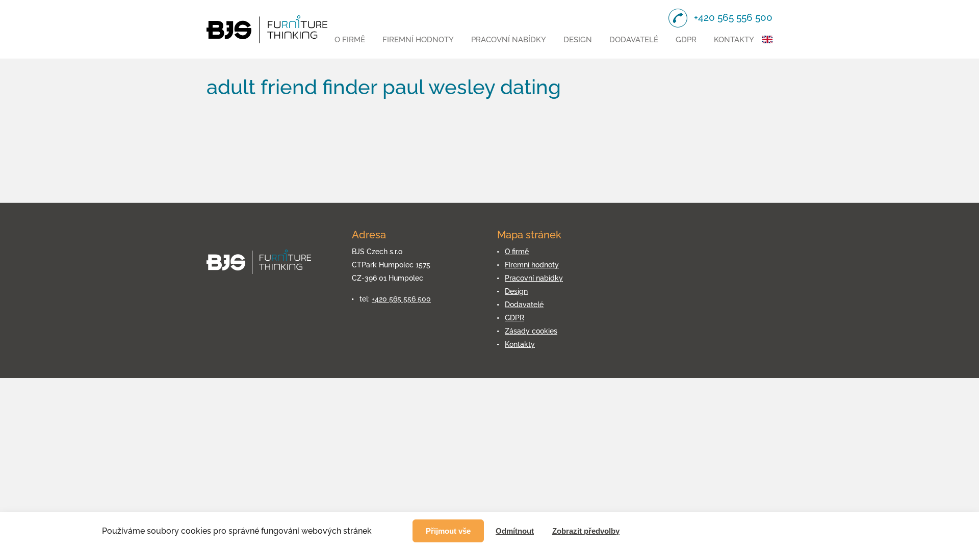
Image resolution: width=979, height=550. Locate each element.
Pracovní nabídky (508, 39)
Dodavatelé (633, 39)
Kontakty (734, 39)
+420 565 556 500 (401, 299)
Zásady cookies (531, 331)
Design (577, 39)
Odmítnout (515, 531)
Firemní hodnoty (418, 39)
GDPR (686, 39)
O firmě (349, 39)
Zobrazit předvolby (586, 531)
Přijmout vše (448, 531)
